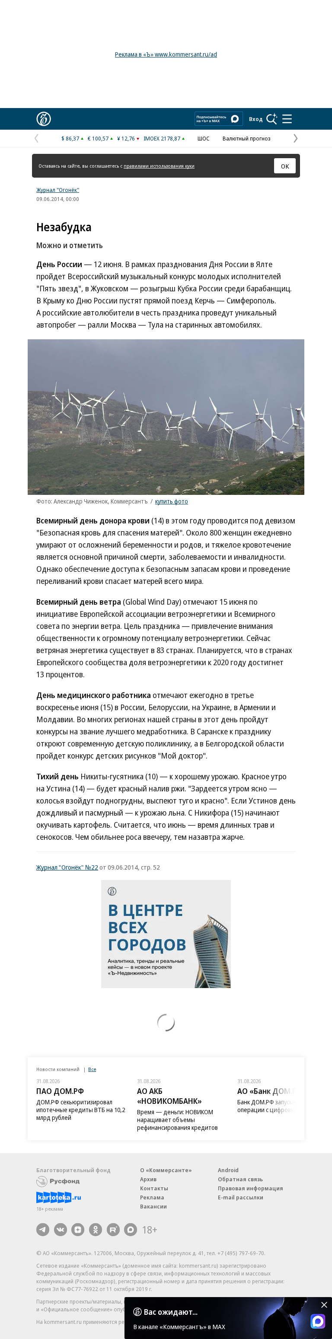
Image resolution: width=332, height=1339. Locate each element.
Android (228, 1170)
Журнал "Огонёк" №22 (67, 867)
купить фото (171, 501)
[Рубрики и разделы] (287, 118)
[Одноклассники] (95, 1229)
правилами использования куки (159, 166)
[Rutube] (113, 1229)
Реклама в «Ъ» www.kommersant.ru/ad (166, 54)
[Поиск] (271, 118)
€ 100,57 (98, 138)
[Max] (130, 1229)
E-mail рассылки (240, 1197)
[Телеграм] (42, 1229)
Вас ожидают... (171, 1312)
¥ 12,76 (126, 138)
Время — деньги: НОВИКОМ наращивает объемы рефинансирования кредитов (177, 1120)
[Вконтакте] (60, 1229)
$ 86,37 (70, 138)
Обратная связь (240, 1179)
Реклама (152, 1197)
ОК (285, 166)
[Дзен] (77, 1229)
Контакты (154, 1188)
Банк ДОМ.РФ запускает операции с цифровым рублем (278, 1106)
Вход (256, 119)
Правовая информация (250, 1188)
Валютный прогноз (247, 138)
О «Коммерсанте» (166, 1170)
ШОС (204, 138)
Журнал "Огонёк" (57, 190)
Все (92, 1069)
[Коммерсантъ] (43, 119)
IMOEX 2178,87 (162, 138)
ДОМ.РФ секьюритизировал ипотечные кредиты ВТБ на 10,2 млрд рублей (80, 1110)
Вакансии (153, 1206)
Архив (148, 1179)
